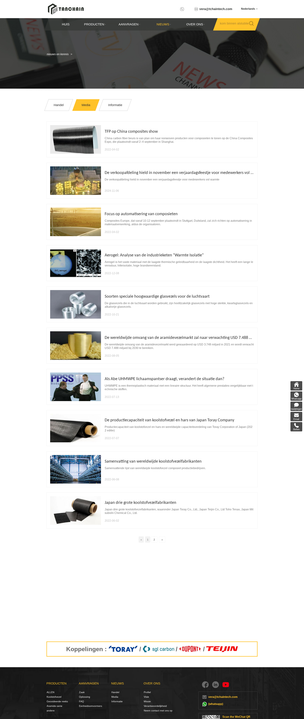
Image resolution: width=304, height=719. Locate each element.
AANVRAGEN (128, 24)
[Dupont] (190, 649)
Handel (115, 692)
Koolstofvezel (50, 696)
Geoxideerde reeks (57, 701)
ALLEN (50, 692)
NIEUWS (163, 24)
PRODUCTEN (94, 24)
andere (51, 710)
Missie (147, 701)
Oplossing (83, 696)
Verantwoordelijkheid (155, 706)
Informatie (117, 701)
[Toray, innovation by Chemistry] (123, 649)
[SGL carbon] (158, 649)
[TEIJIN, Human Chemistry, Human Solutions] (222, 649)
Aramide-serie (54, 706)
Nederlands (248, 8)
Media (114, 696)
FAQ (81, 701)
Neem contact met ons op (158, 710)
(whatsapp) (215, 703)
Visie (146, 696)
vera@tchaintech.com (215, 9)
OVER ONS (194, 24)
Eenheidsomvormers (90, 706)
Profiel (147, 692)
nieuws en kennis (58, 54)
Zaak (82, 692)
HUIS (65, 24)
